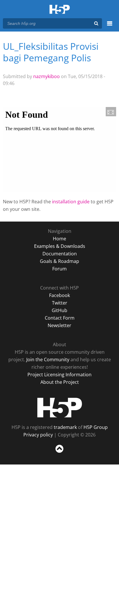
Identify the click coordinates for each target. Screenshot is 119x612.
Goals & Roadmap (59, 261)
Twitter (59, 303)
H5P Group (95, 427)
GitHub (59, 310)
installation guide (71, 201)
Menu (109, 26)
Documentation (59, 253)
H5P (59, 407)
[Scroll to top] (59, 453)
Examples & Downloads (59, 246)
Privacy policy (38, 435)
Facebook (59, 295)
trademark (65, 427)
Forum (59, 269)
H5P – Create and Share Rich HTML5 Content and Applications (59, 10)
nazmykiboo (46, 76)
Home (59, 238)
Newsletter (59, 325)
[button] (111, 111)
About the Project (59, 382)
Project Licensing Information (59, 374)
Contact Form (60, 318)
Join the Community (47, 359)
